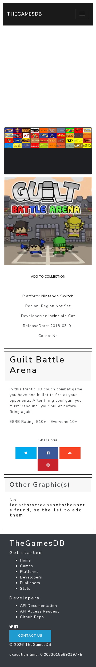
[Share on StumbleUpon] (69, 453)
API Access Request (39, 611)
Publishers (30, 582)
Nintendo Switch (57, 296)
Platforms (29, 571)
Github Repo (32, 617)
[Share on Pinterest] (48, 465)
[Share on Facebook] (48, 453)
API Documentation (38, 605)
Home (25, 560)
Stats (25, 588)
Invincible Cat (62, 315)
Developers (31, 577)
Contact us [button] (30, 635)
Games (26, 566)
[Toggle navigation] (82, 14)
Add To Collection (48, 276)
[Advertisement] (48, 76)
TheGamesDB (24, 14)
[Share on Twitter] (25, 453)
